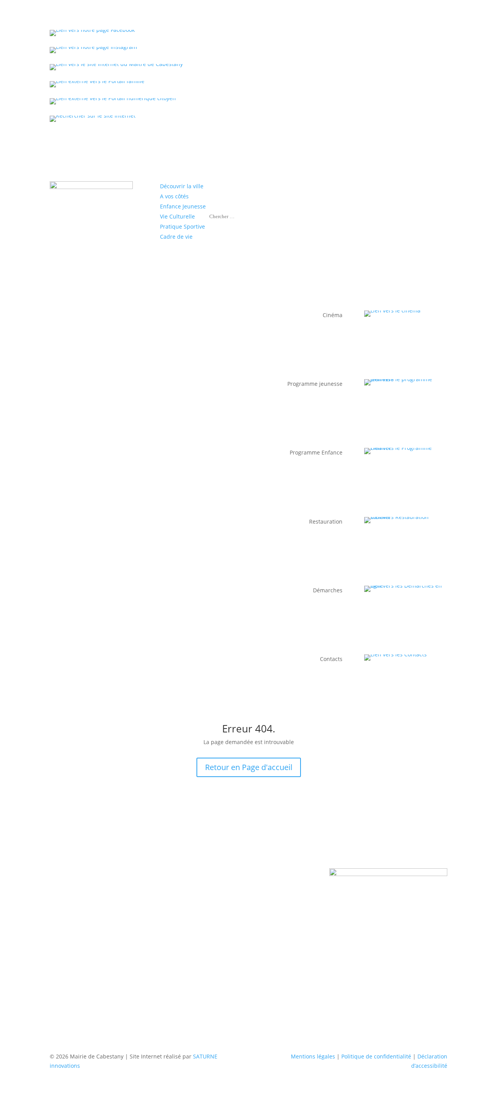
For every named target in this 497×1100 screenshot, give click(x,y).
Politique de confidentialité (376, 1056)
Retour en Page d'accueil (248, 767)
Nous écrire (204, 880)
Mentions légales (313, 1056)
